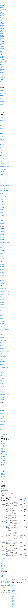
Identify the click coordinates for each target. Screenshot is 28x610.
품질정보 (3, 475)
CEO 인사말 (3, 9)
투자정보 (2, 36)
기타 (2, 468)
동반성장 (2, 56)
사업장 (1, 18)
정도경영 (2, 49)
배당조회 (2, 43)
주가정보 (2, 41)
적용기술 (2, 25)
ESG (1, 44)
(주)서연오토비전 (13, 605)
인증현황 (2, 15)
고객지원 (2, 66)
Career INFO (3, 77)
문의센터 (2, 69)
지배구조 (2, 54)
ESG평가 (2, 57)
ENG (1, 83)
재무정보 (2, 38)
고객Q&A (2, 67)
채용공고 (2, 79)
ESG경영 (2, 46)
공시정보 (2, 40)
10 (3, 573)
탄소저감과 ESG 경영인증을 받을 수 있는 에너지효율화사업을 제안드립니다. (13, 527)
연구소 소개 (3, 31)
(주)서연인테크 (13, 600)
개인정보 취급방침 (5, 579)
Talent (1, 74)
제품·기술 (3, 473)
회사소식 (2, 62)
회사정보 (2, 5)
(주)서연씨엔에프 (13, 595)
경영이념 (2, 10)
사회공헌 (2, 59)
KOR (1, 81)
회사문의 (3, 470)
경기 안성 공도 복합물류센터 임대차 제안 (13, 510)
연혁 (1, 12)
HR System (3, 75)
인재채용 (2, 72)
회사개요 (2, 7)
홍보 (1, 64)
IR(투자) (3, 476)
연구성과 (2, 35)
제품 (1, 22)
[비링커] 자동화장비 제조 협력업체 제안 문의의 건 (13, 550)
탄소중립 (2, 48)
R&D (1, 30)
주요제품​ (2, 23)
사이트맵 (7, 582)
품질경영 (2, 51)
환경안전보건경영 (4, 53)
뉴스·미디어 (3, 61)
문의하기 (3, 488)
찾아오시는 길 (3, 71)
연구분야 (2, 33)
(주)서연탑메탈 (13, 590)
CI (0, 17)
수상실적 (2, 14)
